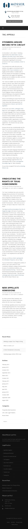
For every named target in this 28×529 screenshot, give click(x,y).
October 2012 (5, 370)
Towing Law (6, 475)
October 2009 (5, 395)
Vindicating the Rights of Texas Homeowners (11, 181)
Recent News (5, 415)
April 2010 (4, 389)
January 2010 (5, 392)
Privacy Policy (19, 522)
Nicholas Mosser (14, 47)
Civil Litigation (7, 459)
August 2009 (5, 400)
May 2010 (4, 386)
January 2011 (5, 384)
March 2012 (5, 375)
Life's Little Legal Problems (8, 412)
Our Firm (13, 522)
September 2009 (6, 397)
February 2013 (5, 364)
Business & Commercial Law (10, 456)
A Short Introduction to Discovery (12, 350)
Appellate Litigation (8, 450)
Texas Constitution (14, 70)
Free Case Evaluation (14, 21)
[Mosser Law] (14, 5)
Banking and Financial (8, 453)
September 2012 (6, 372)
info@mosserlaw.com (10, 508)
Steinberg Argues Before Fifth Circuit (13, 43)
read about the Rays (11, 270)
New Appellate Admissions (10, 289)
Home (8, 522)
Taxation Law (6, 472)
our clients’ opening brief (17, 258)
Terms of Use (15, 524)
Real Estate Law (7, 465)
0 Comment (20, 188)
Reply (21, 260)
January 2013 (5, 367)
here (18, 159)
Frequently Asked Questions (9, 410)
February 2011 (5, 381)
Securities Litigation (8, 469)
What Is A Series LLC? (9, 345)
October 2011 (5, 378)
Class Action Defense (8, 462)
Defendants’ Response (9, 260)
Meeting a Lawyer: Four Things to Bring (13, 341)
